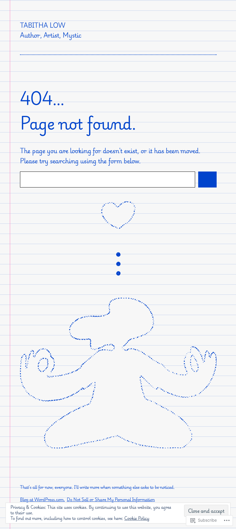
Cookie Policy (137, 518)
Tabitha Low (42, 25)
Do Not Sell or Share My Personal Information (111, 499)
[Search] (207, 179)
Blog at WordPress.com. (42, 499)
